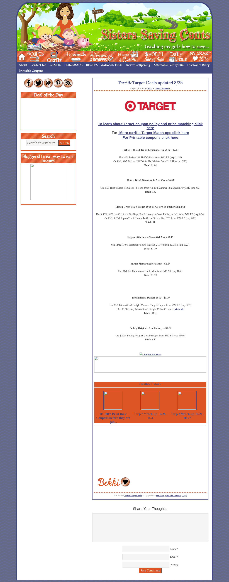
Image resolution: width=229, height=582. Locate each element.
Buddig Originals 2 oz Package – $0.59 (150, 328)
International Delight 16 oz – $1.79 (151, 297)
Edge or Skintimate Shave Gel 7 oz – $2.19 (150, 237)
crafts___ (49, 56)
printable (179, 309)
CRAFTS (55, 65)
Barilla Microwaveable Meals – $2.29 (150, 263)
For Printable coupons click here (150, 138)
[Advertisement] (150, 451)
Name (173, 549)
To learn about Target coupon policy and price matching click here (150, 126)
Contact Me (38, 65)
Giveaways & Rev (99, 56)
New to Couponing (138, 65)
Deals (176, 56)
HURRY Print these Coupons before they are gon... (113, 418)
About (23, 65)
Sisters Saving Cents (114, 26)
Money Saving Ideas (153, 56)
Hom (21, 56)
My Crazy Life (194, 56)
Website (174, 564)
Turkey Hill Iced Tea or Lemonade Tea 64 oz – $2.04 (150, 150)
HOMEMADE (73, 65)
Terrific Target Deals (133, 495)
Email (173, 556)
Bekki (149, 88)
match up (160, 495)
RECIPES (92, 65)
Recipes (32, 56)
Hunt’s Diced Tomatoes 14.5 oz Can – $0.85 (150, 180)
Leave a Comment (162, 88)
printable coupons (173, 495)
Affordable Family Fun (169, 65)
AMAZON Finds (111, 65)
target (184, 495)
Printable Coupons (31, 70)
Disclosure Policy (198, 65)
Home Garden (125, 56)
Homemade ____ (71, 56)
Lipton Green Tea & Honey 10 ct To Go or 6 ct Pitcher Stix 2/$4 (150, 207)
